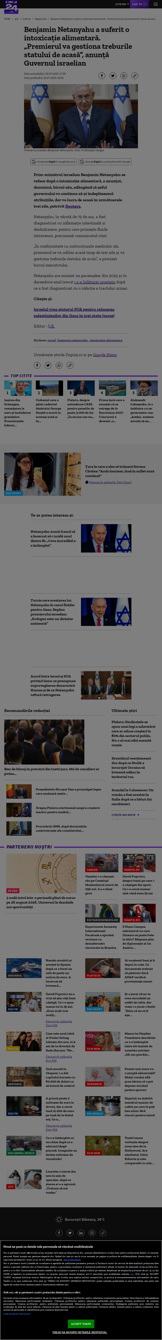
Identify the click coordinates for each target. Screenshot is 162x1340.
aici (132, 1273)
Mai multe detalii (72, 1259)
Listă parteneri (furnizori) (16, 1313)
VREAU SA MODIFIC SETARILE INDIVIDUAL (79, 1332)
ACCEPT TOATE (81, 1323)
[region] (81, 1290)
